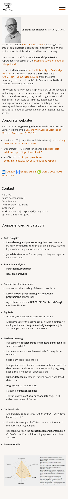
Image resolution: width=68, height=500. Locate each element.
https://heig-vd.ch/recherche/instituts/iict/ (35, 142)
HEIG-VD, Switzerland (34, 44)
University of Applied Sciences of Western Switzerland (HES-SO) (31, 131)
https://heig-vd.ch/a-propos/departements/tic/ (32, 150)
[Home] (8, 7)
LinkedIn (10, 171)
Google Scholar (28, 171)
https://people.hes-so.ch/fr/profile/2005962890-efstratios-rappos (30, 159)
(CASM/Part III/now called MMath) (28, 75)
